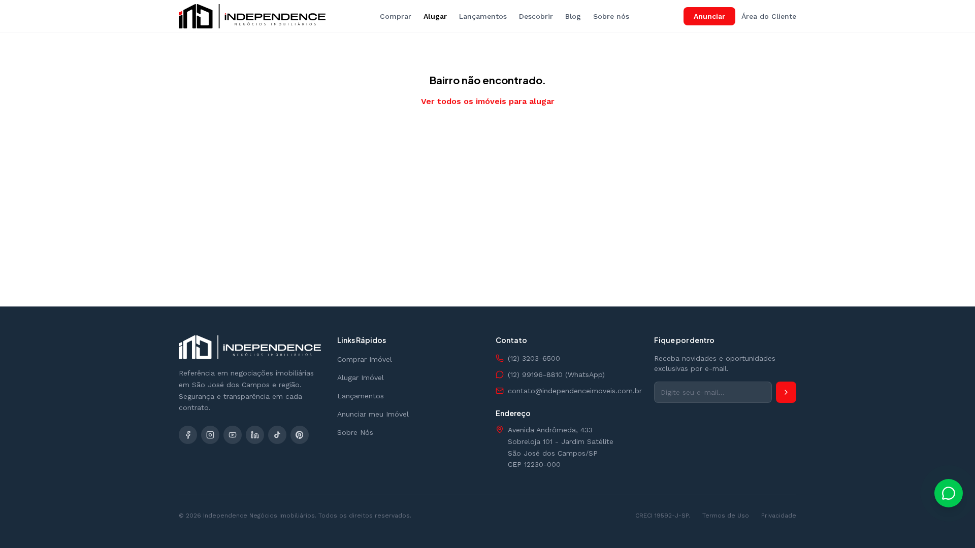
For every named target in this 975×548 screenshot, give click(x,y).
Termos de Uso (725, 515)
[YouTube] (232, 435)
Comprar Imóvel (364, 359)
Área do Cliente (768, 16)
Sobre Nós (355, 432)
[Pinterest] (299, 435)
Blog (573, 16)
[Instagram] (210, 435)
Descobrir (536, 16)
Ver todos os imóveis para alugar (488, 101)
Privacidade (778, 515)
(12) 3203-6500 (534, 358)
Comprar (395, 16)
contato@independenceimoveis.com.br (573, 391)
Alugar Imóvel (360, 377)
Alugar (435, 16)
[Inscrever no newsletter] (786, 392)
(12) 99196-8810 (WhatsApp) (556, 374)
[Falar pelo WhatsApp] (948, 493)
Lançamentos (483, 16)
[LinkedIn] (255, 435)
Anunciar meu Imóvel (373, 414)
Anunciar (709, 16)
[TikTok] (277, 435)
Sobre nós (611, 16)
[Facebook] (188, 435)
